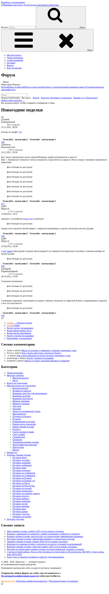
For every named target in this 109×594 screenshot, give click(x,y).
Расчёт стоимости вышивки (40, 358)
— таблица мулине (19, 323)
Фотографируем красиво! (24, 445)
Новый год (12, 452)
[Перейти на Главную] (30, 5)
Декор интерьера (15, 57)
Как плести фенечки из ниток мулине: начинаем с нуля (43, 355)
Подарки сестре (20, 504)
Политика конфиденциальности (31, 581)
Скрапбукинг (18, 437)
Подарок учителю (21, 514)
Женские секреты (15, 375)
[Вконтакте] (2, 584)
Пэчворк (16, 419)
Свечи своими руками (23, 432)
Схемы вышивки (15, 60)
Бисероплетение (20, 388)
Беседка (11, 89)
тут (20, 132)
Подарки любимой (21, 462)
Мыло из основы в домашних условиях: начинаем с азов (49, 350)
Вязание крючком (21, 401)
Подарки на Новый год (23, 480)
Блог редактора (14, 68)
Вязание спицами (21, 403)
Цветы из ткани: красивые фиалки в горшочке (47, 360)
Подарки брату (19, 457)
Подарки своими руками (19, 455)
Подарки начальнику (22, 491)
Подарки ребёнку (20, 498)
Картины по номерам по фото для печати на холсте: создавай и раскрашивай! (44, 544)
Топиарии (17, 439)
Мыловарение (19, 414)
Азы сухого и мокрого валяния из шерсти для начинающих (35, 557)
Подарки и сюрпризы (52, 87)
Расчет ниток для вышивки (20, 328)
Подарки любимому (22, 465)
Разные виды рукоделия (24, 424)
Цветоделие (18, 447)
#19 (3, 266)
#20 (3, 315)
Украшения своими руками (25, 442)
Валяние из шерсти (21, 391)
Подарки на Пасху (21, 483)
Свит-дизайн (18, 434)
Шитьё (15, 450)
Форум (10, 65)
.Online (13, 325)
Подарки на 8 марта (22, 478)
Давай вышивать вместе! (75, 87)
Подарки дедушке (21, 460)
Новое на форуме (16, 87)
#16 (3, 142)
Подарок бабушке (21, 506)
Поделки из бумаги (21, 416)
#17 (3, 203)
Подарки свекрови (21, 501)
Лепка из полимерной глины (26, 411)
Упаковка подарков (21, 516)
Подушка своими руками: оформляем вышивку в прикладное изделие (41, 539)
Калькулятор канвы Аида (19, 330)
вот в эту (29, 219)
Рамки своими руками (23, 427)
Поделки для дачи (15, 519)
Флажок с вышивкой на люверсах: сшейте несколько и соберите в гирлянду (43, 534)
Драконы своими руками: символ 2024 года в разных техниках (37, 541)
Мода (15, 380)
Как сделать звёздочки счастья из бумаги (41, 353)
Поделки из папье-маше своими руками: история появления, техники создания (45, 549)
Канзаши (16, 409)
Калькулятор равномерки (19, 333)
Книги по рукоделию (17, 383)
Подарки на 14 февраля (23, 473)
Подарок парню (20, 511)
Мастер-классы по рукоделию (21, 385)
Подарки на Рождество (23, 486)
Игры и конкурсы (33, 87)
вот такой (8, 251)
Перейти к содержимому (13, 2)
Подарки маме (19, 468)
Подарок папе (19, 509)
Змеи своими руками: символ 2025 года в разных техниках (35, 531)
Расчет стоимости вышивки (20, 336)
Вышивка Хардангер (22, 398)
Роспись (16, 429)
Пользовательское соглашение (63, 581)
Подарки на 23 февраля (23, 475)
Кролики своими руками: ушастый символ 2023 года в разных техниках (42, 546)
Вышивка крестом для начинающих (29, 393)
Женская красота (20, 378)
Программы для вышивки (19, 338)
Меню (89, 50)
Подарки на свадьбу (22, 488)
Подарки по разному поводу (26, 493)
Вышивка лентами (21, 396)
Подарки (11, 63)
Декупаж (16, 406)
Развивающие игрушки (23, 421)
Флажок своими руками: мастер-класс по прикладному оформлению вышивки (45, 536)
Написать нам (8, 581)
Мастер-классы (14, 55)
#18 (3, 236)
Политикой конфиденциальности (20, 576)
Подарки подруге (20, 496)
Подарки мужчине (21, 470)
